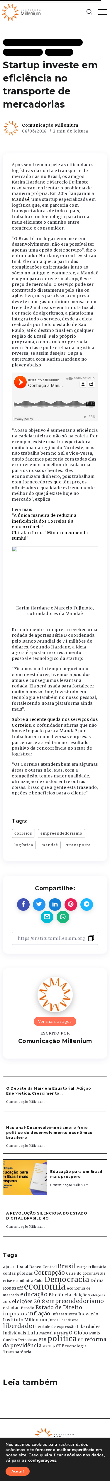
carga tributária (91, 1267)
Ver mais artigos (55, 1021)
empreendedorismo (61, 833)
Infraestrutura (64, 1314)
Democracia (67, 1279)
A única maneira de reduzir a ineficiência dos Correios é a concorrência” (44, 521)
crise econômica (18, 1281)
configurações (42, 1460)
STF (60, 1346)
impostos (15, 1314)
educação (34, 1294)
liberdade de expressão (54, 1327)
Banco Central (43, 1267)
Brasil (67, 1266)
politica (62, 1338)
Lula (32, 1333)
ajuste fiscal (15, 1266)
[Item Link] (25, 1177)
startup (49, 1346)
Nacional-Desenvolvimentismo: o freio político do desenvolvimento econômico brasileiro (49, 1132)
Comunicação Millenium (50, 125)
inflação (39, 1313)
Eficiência (60, 1294)
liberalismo (69, 1320)
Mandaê (20, 199)
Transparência (17, 1352)
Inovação (88, 1314)
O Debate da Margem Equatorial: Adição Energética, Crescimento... (48, 1091)
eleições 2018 (28, 1301)
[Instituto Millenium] (22, 11)
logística (23, 845)
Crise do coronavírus (85, 1273)
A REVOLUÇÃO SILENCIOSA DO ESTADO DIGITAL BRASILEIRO (46, 1215)
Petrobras (28, 1340)
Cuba (38, 1281)
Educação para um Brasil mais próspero (76, 1174)
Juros (53, 1320)
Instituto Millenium (25, 1319)
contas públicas (18, 1273)
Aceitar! (17, 1471)
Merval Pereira (53, 1333)
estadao (11, 1307)
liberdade (17, 1325)
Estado (27, 1308)
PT (80, 1340)
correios (23, 833)
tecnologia (76, 1346)
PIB (42, 1339)
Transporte (78, 845)
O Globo (78, 1333)
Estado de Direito (58, 1307)
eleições (81, 1295)
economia (45, 1286)
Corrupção (49, 1272)
